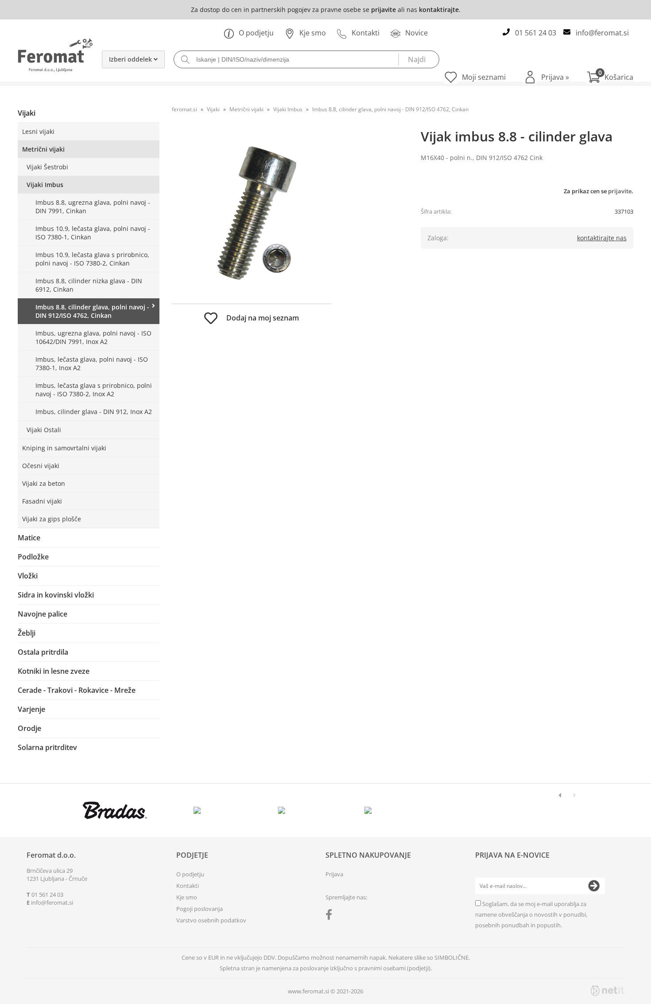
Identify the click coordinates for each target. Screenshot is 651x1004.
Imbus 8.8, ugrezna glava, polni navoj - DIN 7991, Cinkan (92, 206)
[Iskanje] (418, 59)
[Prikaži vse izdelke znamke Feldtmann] (199, 810)
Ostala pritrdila (43, 652)
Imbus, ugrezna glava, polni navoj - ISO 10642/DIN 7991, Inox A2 (93, 337)
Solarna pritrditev (47, 747)
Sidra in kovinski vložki (56, 595)
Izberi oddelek (131, 59)
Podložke (33, 557)
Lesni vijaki (38, 131)
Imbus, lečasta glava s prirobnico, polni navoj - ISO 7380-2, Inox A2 (93, 389)
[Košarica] (610, 77)
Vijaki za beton (43, 483)
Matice (29, 538)
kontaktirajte (439, 9)
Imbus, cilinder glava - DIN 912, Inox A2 (93, 411)
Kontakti (366, 33)
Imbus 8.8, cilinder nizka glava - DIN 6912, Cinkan (88, 285)
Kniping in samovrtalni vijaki (64, 448)
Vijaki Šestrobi (47, 167)
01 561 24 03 (535, 33)
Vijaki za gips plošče (51, 519)
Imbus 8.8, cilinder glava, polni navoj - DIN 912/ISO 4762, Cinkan (92, 311)
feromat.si (184, 109)
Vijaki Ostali (44, 430)
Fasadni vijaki (42, 501)
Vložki (28, 576)
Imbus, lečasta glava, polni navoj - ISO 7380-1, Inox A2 (91, 363)
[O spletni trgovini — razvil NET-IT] (607, 990)
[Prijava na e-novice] (593, 886)
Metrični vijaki (43, 149)
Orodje (29, 728)
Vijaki (26, 113)
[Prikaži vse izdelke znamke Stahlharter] (284, 810)
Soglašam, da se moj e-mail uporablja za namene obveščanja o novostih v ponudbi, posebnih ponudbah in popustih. (531, 914)
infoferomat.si (602, 33)
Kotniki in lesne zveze (53, 671)
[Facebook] (331, 916)
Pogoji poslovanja (199, 909)
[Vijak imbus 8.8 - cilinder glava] (251, 215)
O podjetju (256, 33)
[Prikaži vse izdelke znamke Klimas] (368, 810)
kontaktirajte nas (602, 238)
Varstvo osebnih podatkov (211, 920)
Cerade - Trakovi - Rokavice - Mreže (77, 690)
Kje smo (312, 33)
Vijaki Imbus (45, 184)
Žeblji (26, 633)
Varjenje (31, 709)
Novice (416, 33)
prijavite (383, 9)
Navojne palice (42, 614)
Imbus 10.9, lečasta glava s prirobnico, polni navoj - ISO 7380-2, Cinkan (92, 258)
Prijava (555, 77)
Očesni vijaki (40, 465)
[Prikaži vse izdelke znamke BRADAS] (115, 810)
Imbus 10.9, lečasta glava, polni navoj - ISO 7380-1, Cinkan (92, 232)
